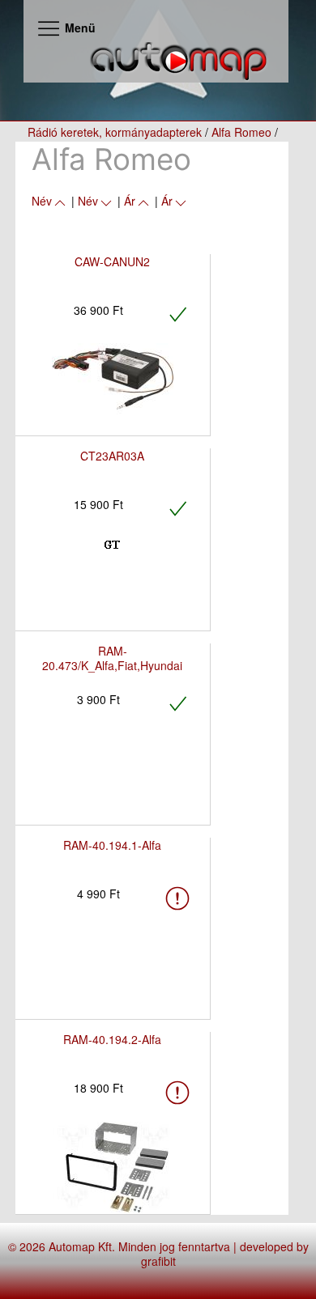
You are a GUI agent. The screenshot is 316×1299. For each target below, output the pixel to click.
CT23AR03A (112, 456)
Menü (79, 27)
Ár (129, 201)
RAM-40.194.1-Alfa (112, 845)
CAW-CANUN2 (112, 261)
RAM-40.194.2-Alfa (112, 1039)
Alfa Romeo (241, 132)
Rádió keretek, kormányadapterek (115, 132)
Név (42, 201)
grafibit (158, 1261)
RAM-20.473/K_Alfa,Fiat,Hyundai (112, 658)
